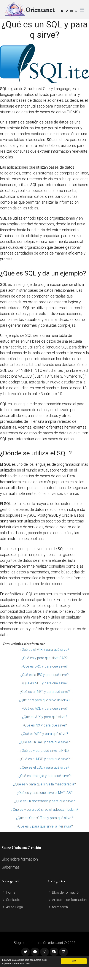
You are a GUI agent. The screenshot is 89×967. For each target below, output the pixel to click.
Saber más (11, 867)
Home (10, 892)
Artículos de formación (69, 900)
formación (59, 907)
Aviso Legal (14, 907)
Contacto (12, 900)
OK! (74, 960)
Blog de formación (65, 892)
